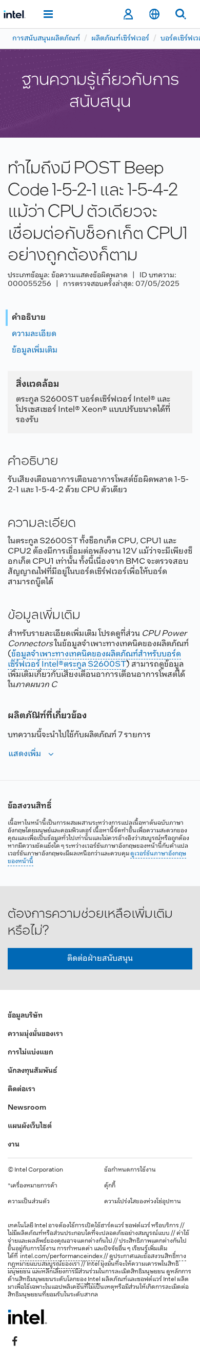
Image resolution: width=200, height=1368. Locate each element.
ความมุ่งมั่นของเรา (35, 1034)
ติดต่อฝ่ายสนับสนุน (100, 958)
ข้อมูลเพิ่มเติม (34, 350)
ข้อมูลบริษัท (25, 1015)
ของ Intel (88, 1279)
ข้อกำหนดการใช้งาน (130, 1170)
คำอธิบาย (29, 317)
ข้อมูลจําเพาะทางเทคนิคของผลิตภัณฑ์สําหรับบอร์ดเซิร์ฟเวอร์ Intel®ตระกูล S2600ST (94, 659)
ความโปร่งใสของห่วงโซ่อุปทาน (142, 1201)
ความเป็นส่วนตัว (29, 1201)
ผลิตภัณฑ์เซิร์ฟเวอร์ (120, 38)
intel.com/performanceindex (61, 1256)
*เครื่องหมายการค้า (32, 1186)
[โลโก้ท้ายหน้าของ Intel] (27, 1317)
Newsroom (27, 1107)
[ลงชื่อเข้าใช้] (128, 14)
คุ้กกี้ (109, 1186)
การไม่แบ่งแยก (30, 1052)
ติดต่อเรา (21, 1089)
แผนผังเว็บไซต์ (30, 1126)
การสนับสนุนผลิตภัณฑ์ (46, 38)
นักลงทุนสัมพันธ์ (32, 1071)
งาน (13, 1144)
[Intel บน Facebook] (15, 1341)
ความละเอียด (34, 333)
